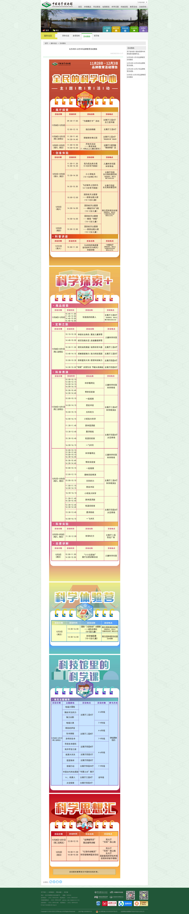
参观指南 (76, 36)
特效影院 (124, 7)
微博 (47, 30)
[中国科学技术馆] (57, 4)
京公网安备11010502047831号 (107, 911)
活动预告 (86, 36)
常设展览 (96, 7)
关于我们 (43, 892)
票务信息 (65, 36)
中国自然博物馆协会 (116, 897)
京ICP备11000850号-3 (85, 911)
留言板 (96, 36)
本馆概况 (87, 7)
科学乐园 (115, 7)
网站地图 (58, 892)
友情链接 (51, 892)
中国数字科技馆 (116, 892)
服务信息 (48, 36)
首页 (80, 7)
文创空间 (142, 7)
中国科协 (101, 892)
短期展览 (105, 7)
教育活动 (133, 7)
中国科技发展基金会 (101, 897)
